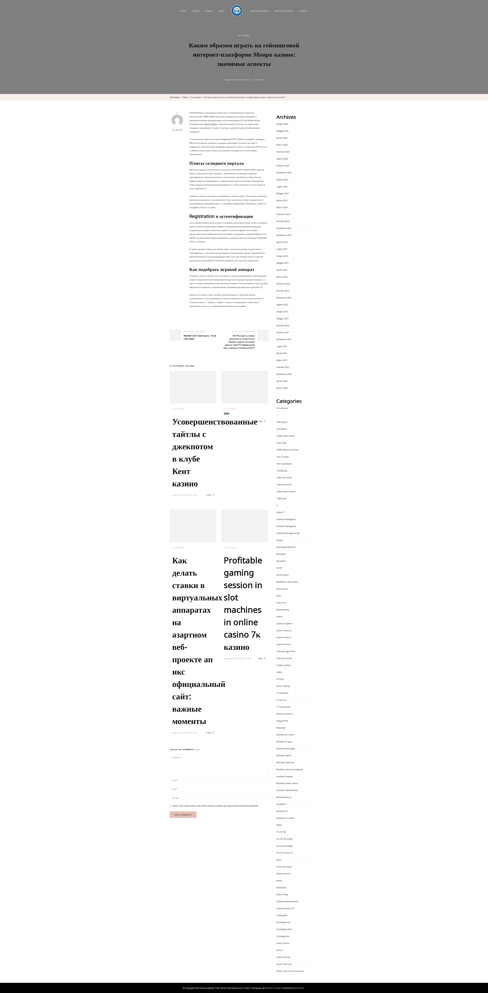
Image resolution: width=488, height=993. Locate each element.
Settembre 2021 (284, 339)
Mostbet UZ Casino (285, 818)
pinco (278, 859)
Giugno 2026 (282, 123)
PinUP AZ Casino (284, 866)
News (221, 10)
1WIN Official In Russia (287, 449)
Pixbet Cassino (283, 873)
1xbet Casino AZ (284, 484)
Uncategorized (283, 922)
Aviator (279, 540)
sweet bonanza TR (285, 908)
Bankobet (281, 554)
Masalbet (280, 727)
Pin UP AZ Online (284, 838)
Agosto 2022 (282, 304)
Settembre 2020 (284, 374)
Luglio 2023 (281, 249)
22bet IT (280, 512)
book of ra (281, 602)
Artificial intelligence (286, 526)
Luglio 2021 (281, 346)
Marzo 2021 (282, 360)
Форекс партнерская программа (290, 970)
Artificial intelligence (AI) (288, 533)
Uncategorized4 (283, 929)
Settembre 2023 (284, 235)
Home (183, 10)
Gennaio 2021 (282, 367)
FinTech (280, 679)
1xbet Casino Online (285, 491)
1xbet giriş (281, 498)
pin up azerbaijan (284, 845)
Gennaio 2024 (282, 221)
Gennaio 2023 (282, 290)
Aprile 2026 (281, 137)
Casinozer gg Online (285, 651)
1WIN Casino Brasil (285, 435)
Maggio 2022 (282, 318)
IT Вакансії (281, 700)
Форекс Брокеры (283, 957)
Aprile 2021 (281, 353)
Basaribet (281, 561)
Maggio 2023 (282, 262)
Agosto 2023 (282, 242)
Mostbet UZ (282, 811)
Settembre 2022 (284, 297)
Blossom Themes (272, 988)
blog (278, 595)
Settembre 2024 (284, 172)
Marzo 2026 (282, 144)
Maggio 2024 (282, 193)
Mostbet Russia (283, 797)
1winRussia (281, 470)
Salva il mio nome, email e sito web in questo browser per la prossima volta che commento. (215, 805)
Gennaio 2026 (282, 151)
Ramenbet (281, 887)
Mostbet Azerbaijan (285, 748)
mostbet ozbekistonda (287, 790)
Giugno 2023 (282, 256)
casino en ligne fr (284, 623)
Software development (287, 901)
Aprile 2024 (281, 200)
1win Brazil (281, 428)
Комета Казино (282, 943)
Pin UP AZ (281, 831)
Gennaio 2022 (282, 325)
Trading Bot (281, 915)
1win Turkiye (282, 456)
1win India (281, 442)
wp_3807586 (177, 130)
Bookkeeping (282, 609)
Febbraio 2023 (283, 283)
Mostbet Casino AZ (285, 762)
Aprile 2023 (281, 269)
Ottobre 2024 (282, 165)
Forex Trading (282, 686)
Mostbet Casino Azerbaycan (289, 769)
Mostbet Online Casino (287, 783)
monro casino (210, 124)
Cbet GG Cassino (284, 658)
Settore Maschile (258, 10)
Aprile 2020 (281, 381)
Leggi (208, 494)
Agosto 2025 (282, 158)
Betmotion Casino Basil (287, 581)
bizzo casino (282, 588)
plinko (279, 880)
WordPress (299, 988)
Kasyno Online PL (284, 713)
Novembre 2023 (284, 228)
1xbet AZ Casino (284, 477)
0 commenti (258, 80)
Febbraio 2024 (283, 214)
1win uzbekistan (284, 463)
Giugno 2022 (282, 311)
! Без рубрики (243, 35)
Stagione (209, 10)
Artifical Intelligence (286, 519)
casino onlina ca (283, 630)
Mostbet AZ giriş (284, 741)
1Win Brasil (281, 422)
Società (195, 10)
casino (279, 616)
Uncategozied (282, 936)
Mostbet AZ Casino (285, 734)
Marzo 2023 (282, 276)
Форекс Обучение (284, 964)
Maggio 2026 (282, 130)
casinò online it (283, 644)
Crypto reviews (283, 665)
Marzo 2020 (282, 388)
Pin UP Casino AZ (284, 852)
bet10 (279, 567)
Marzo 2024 (282, 207)
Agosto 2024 (282, 179)
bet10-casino (282, 574)
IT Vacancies (282, 693)
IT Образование (283, 706)
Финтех (279, 950)
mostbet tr (281, 804)
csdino (279, 672)
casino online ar (283, 637)
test (226, 413)
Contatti (303, 10)
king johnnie (282, 720)
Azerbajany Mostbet (286, 547)
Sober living (282, 894)
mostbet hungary (284, 776)
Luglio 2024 (281, 186)
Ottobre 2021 (282, 332)
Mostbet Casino (283, 755)
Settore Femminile (283, 10)
